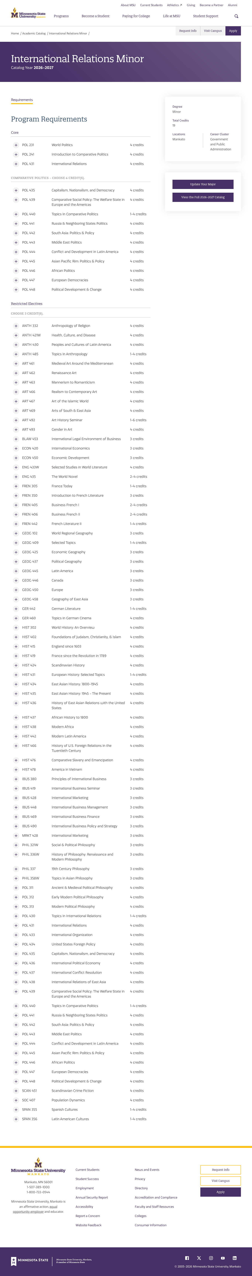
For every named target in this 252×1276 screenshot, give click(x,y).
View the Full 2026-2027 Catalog (203, 197)
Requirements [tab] (22, 100)
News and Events (147, 1170)
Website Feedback (88, 1225)
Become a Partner (211, 5)
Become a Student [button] (95, 16)
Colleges (140, 1216)
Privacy (140, 1179)
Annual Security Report (92, 1197)
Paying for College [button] (136, 16)
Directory (141, 1188)
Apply (233, 31)
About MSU (128, 5)
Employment (85, 1188)
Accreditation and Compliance (156, 1197)
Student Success (87, 1179)
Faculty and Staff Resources (154, 1207)
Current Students (151, 5)
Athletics (173, 5)
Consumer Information (151, 1225)
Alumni (232, 5)
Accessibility (84, 1207)
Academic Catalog (34, 33)
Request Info (187, 31)
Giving (191, 5)
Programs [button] (61, 16)
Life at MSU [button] (171, 16)
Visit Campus (213, 31)
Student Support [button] (205, 16)
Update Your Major (203, 184)
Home (15, 33)
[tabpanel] (80, 619)
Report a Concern (88, 1216)
